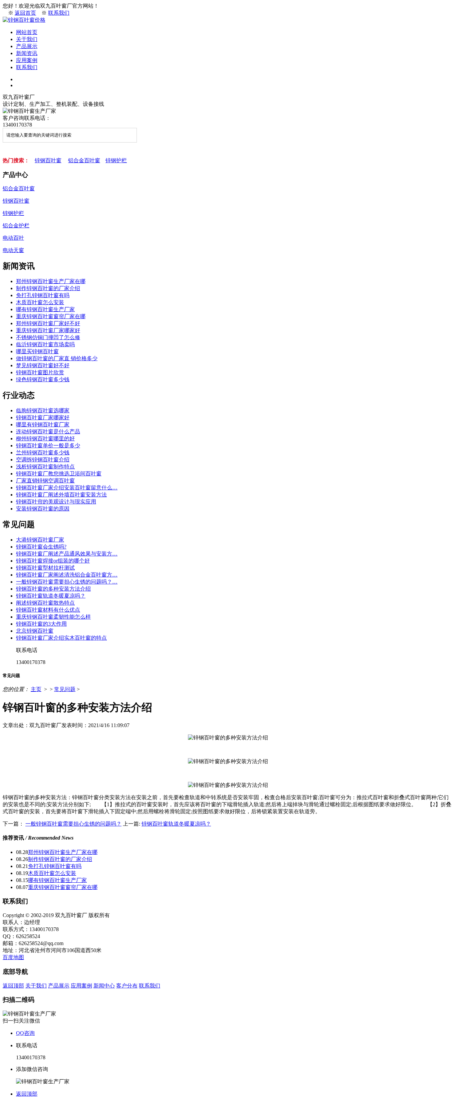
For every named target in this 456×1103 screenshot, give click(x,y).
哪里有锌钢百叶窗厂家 (42, 424)
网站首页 (26, 32)
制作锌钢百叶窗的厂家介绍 (48, 288)
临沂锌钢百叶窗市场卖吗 (45, 344)
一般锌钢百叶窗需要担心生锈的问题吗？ (73, 824)
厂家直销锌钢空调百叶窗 (45, 480)
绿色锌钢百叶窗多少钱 (42, 379)
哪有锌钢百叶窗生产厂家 (45, 309)
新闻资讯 (26, 53)
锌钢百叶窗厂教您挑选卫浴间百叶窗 (58, 473)
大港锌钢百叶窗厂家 (40, 539)
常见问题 (64, 689)
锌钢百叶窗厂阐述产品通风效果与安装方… (67, 554)
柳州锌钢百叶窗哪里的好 (45, 438)
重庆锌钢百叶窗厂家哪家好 (48, 330)
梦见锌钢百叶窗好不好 (42, 365)
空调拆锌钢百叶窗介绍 (42, 459)
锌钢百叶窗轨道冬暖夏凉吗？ (50, 596)
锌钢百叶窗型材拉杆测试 (45, 568)
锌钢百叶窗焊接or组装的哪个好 (53, 561)
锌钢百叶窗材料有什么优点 (48, 610)
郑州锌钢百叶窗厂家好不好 (48, 323)
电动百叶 (13, 238)
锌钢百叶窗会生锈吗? (41, 546)
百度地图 (13, 957)
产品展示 (26, 46)
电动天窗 (13, 250)
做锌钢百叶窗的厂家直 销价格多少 (56, 358)
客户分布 (127, 985)
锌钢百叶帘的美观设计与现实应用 (56, 501)
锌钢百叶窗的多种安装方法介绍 (53, 589)
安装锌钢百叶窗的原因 (42, 508)
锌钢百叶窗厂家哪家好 (42, 417)
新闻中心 (104, 985)
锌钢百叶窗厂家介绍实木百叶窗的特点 (61, 638)
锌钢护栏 (116, 160)
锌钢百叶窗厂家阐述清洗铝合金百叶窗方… (67, 575)
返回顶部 (13, 985)
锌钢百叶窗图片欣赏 (40, 372)
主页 (36, 689)
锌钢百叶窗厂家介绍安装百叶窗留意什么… (67, 487)
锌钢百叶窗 (48, 160)
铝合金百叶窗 (84, 160)
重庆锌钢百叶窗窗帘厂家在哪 (50, 316)
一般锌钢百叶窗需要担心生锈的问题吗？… (67, 582)
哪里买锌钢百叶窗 (37, 351)
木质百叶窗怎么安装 (40, 302)
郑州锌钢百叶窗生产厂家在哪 (50, 281)
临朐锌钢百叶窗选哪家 (42, 410)
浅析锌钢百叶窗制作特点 (45, 466)
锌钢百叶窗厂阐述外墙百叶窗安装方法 (61, 494)
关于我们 (26, 39)
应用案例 (26, 60)
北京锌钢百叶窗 (34, 631)
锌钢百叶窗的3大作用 (41, 624)
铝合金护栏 (16, 225)
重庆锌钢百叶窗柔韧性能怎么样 (53, 617)
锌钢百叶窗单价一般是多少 (48, 445)
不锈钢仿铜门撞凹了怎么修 (48, 337)
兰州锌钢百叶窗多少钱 (42, 452)
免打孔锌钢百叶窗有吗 (42, 295)
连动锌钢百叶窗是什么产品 (48, 431)
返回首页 (25, 13)
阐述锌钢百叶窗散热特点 (45, 603)
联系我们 (58, 13)
